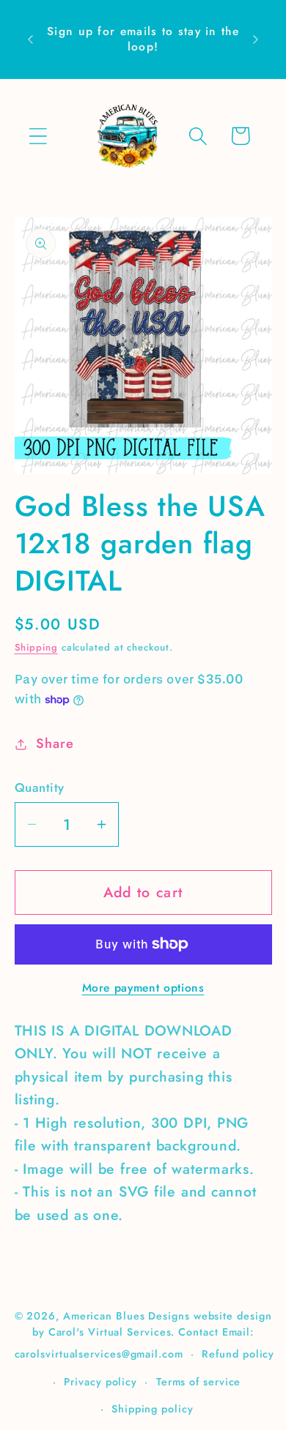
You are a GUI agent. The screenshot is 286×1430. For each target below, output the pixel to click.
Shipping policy (152, 1408)
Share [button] (54, 743)
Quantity (40, 787)
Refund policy (238, 1354)
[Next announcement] (256, 39)
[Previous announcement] (31, 39)
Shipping (36, 647)
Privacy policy (100, 1381)
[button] (38, 136)
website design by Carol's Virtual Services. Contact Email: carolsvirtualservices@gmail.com (143, 1335)
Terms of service (198, 1381)
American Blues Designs (126, 1316)
